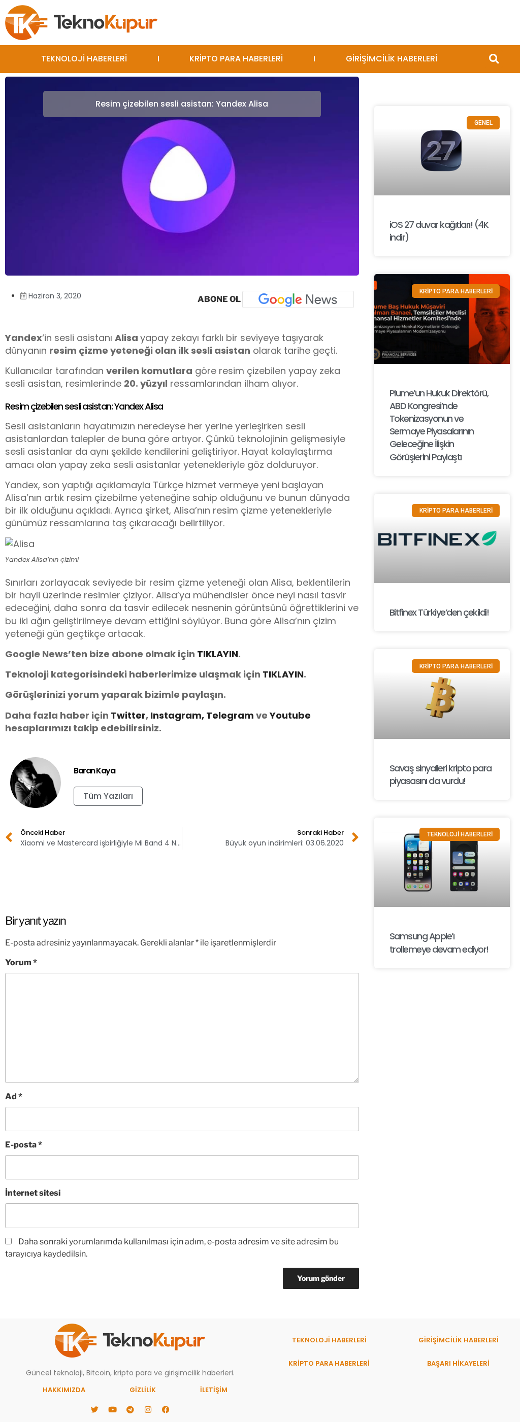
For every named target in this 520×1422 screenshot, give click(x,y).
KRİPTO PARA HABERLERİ (236, 58)
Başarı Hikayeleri (458, 1363)
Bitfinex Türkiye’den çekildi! (439, 612)
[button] (494, 59)
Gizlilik (142, 1390)
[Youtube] (112, 1409)
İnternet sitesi (32, 1193)
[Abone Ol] (298, 299)
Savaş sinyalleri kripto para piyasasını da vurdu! (440, 774)
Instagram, (177, 715)
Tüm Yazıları (108, 796)
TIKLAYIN (217, 654)
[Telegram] (130, 1409)
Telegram (230, 715)
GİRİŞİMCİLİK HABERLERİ (391, 58)
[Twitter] (94, 1409)
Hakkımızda (64, 1390)
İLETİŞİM (214, 1390)
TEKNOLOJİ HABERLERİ (84, 58)
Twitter (128, 715)
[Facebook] (165, 1409)
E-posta (23, 1144)
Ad (13, 1096)
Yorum (21, 962)
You (279, 715)
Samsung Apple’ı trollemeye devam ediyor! (439, 942)
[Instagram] (147, 1409)
